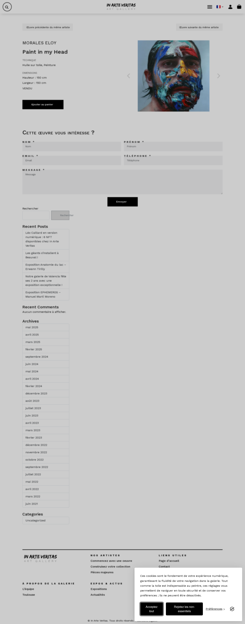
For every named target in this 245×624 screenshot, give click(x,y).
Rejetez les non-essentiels (184, 609)
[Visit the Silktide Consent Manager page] (232, 609)
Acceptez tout (151, 609)
